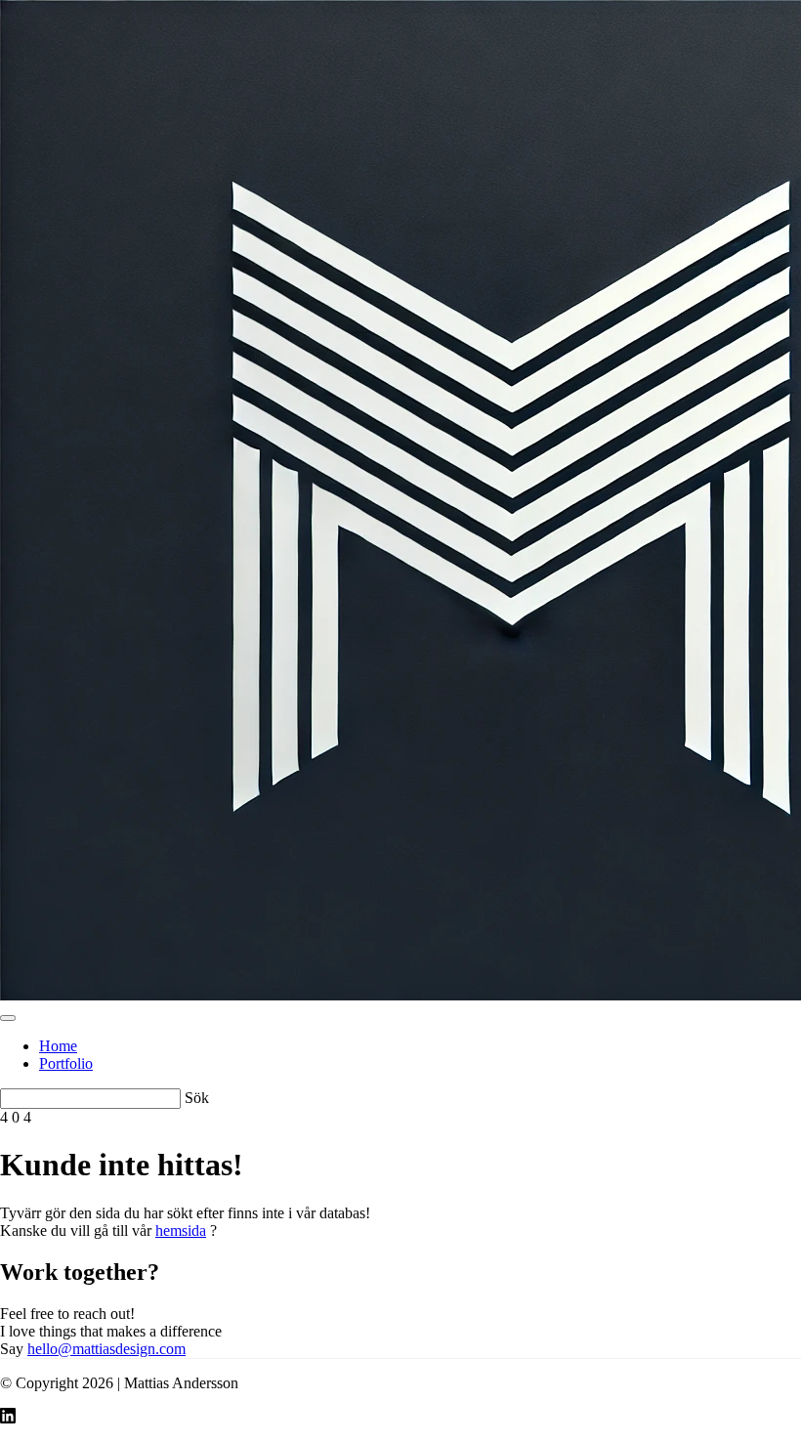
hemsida (180, 1230)
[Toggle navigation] (8, 1018)
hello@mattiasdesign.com (106, 1348)
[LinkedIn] (8, 1418)
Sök (197, 1097)
